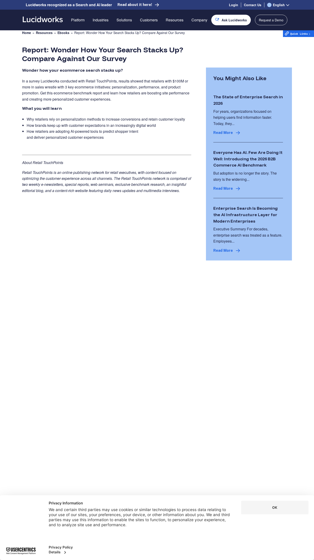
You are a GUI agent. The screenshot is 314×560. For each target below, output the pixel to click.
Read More (223, 132)
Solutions (124, 20)
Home (26, 33)
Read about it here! (134, 5)
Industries (100, 20)
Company (199, 20)
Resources (174, 20)
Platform (78, 20)
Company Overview (207, 36)
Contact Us (252, 5)
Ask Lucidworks (234, 20)
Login (233, 5)
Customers (149, 20)
